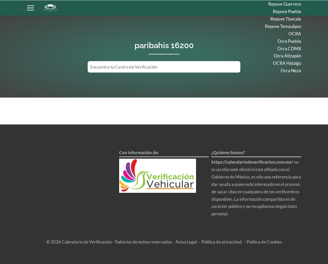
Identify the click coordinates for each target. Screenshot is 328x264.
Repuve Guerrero (284, 4)
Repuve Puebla (287, 11)
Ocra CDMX (289, 48)
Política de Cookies (264, 242)
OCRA (295, 33)
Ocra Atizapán (287, 55)
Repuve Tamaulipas (283, 26)
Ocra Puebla (289, 41)
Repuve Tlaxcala (285, 19)
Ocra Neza (291, 70)
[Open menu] (30, 8)
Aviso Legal (186, 242)
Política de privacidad (221, 242)
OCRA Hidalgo (287, 63)
